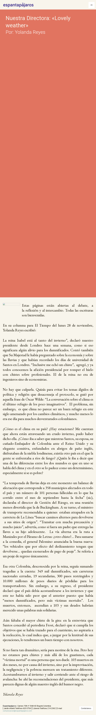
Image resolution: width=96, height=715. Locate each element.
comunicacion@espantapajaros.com (17, 711)
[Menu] (92, 5)
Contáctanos (86, 708)
